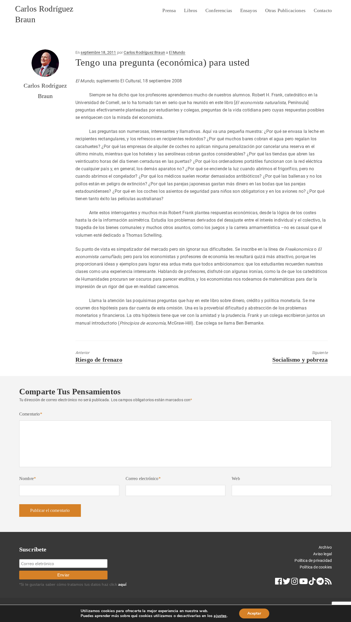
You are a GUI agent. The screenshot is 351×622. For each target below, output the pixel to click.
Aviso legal (322, 554)
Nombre (27, 478)
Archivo (325, 547)
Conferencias (218, 10)
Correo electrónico (143, 478)
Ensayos (248, 10)
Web (236, 478)
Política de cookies (316, 567)
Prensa (169, 10)
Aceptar (254, 613)
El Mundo (177, 52)
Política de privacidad (313, 560)
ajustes (220, 615)
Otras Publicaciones (285, 10)
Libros (190, 10)
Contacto (323, 10)
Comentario (30, 414)
